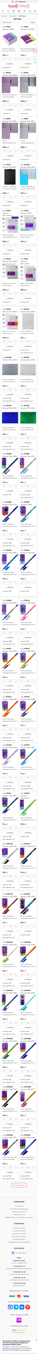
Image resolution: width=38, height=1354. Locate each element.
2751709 (27, 745)
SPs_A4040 (13, 312)
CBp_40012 (31, 456)
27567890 (9, 1135)
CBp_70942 (13, 747)
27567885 (9, 1039)
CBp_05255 (31, 993)
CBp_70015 (13, 846)
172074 (8, 165)
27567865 (27, 942)
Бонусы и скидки (19, 1228)
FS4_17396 (30, 121)
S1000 (29, 213)
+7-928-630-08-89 (19, 1272)
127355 (8, 27)
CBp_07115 (30, 1089)
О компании (19, 1206)
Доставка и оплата (19, 1234)
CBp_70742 (13, 945)
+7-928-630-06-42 (19, 1277)
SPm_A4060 (25, 264)
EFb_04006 (31, 312)
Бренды (13, 16)
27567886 (27, 1039)
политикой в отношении (11, 1348)
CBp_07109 (13, 1041)
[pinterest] (27, 1307)
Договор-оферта (19, 1239)
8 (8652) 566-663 (19, 1261)
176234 (26, 211)
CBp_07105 (31, 1041)
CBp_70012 (13, 603)
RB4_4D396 (31, 75)
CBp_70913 (13, 699)
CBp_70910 (13, 651)
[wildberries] (19, 1320)
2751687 (27, 502)
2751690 (9, 550)
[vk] (10, 1307)
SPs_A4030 (13, 261)
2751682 (26, 454)
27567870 (9, 990)
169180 (8, 119)
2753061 (27, 793)
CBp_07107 (13, 1089)
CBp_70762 (13, 504)
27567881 (27, 990)
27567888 (27, 1087)
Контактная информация (19, 1209)
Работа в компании (19, 1212)
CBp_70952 (31, 747)
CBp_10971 (12, 796)
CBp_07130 (31, 945)
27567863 (9, 942)
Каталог (4, 16)
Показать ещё (19, 1185)
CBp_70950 (31, 896)
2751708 (9, 745)
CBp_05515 (13, 553)
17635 (26, 259)
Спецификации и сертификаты (19, 1242)
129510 (26, 27)
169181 (26, 119)
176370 (8, 309)
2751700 (27, 600)
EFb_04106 (31, 360)
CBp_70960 (31, 699)
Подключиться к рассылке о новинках (19, 1217)
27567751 (27, 844)
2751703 (27, 648)
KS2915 (29, 504)
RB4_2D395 (13, 75)
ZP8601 (11, 29)
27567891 (27, 1135)
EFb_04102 (12, 408)
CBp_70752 (13, 896)
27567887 (9, 1087)
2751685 (8, 502)
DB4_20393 (31, 167)
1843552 (8, 405)
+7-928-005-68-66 (19, 1283)
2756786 (27, 894)
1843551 (26, 357)
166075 (8, 73)
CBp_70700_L (25, 798)
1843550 (9, 357)
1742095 (27, 165)
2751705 (27, 697)
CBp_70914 (31, 651)
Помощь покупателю (19, 1236)
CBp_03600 (31, 1137)
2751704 (9, 697)
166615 (26, 73)
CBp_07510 (31, 553)
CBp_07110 (12, 1137)
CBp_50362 (13, 993)
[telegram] (16, 1307)
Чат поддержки (20, 1253)
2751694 (27, 550)
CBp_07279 (31, 846)
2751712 (8, 793)
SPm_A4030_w (8, 215)
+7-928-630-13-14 (19, 1266)
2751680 (9, 454)
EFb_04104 (31, 408)
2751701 (8, 648)
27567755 (9, 894)
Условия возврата (19, 1231)
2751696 (8, 600)
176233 (8, 211)
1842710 (26, 309)
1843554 (27, 405)
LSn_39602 (31, 29)
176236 (8, 259)
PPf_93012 (12, 167)
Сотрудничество (19, 1214)
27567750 (9, 844)
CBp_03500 (13, 456)
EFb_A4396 (13, 360)
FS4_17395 (12, 121)
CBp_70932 (31, 603)
